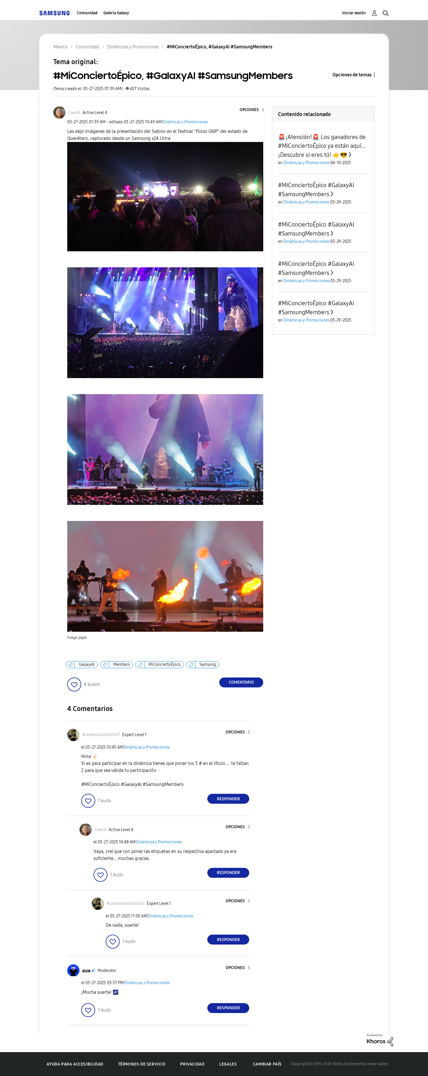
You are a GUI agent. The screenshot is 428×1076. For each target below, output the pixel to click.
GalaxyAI (87, 664)
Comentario (241, 682)
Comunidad (87, 12)
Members (121, 664)
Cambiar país (267, 1064)
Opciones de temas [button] (352, 75)
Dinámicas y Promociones (185, 122)
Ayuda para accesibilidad (75, 1064)
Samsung (207, 664)
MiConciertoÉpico (164, 664)
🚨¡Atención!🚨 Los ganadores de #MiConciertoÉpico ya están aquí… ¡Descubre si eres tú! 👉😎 (322, 146)
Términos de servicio (142, 1064)
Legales (228, 1064)
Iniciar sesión (354, 12)
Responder (228, 798)
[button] (253, 110)
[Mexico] (54, 13)
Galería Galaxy (116, 12)
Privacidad (192, 1064)
